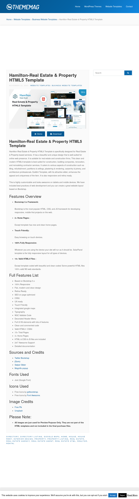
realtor (82, 441)
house (72, 436)
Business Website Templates (44, 19)
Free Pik (18, 407)
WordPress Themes (92, 6)
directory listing (31, 436)
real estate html (65, 441)
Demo (39, 133)
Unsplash (19, 410)
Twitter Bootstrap (22, 358)
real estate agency (18, 441)
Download (56, 133)
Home (77, 6)
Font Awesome (33, 395)
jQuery (17, 361)
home (64, 436)
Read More (132, 495)
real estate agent (42, 441)
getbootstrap (32, 391)
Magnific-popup (21, 368)
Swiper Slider (20, 364)
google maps (52, 436)
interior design (23, 439)
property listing (58, 439)
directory (12, 436)
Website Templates (113, 6)
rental (10, 443)
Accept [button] (113, 495)
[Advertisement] (69, 47)
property (40, 439)
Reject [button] (122, 495)
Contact (129, 6)
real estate (77, 439)
